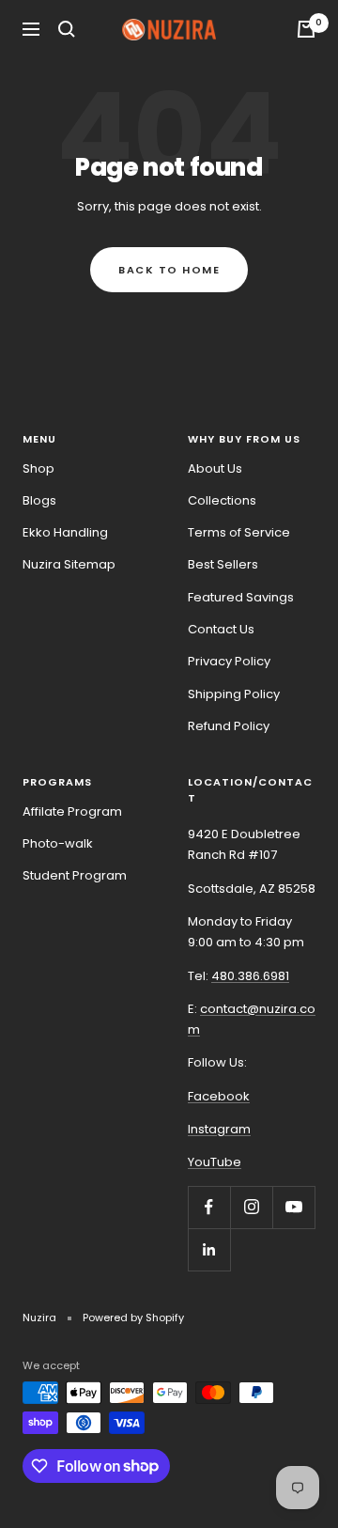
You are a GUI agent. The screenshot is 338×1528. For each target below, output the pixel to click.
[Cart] (306, 29)
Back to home (169, 269)
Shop (38, 468)
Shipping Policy (234, 694)
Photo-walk (58, 843)
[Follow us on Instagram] (251, 1207)
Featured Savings (241, 597)
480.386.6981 (250, 976)
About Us (215, 468)
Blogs (39, 500)
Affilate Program (72, 811)
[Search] (66, 29)
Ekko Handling (65, 532)
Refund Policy (228, 726)
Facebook (219, 1096)
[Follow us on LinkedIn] (209, 1249)
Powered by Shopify (133, 1317)
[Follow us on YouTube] (293, 1207)
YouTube (214, 1162)
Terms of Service (239, 532)
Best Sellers (223, 564)
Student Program (75, 875)
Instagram (219, 1129)
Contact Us (221, 629)
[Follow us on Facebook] (209, 1207)
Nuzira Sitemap (69, 564)
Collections (222, 500)
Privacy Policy (229, 661)
